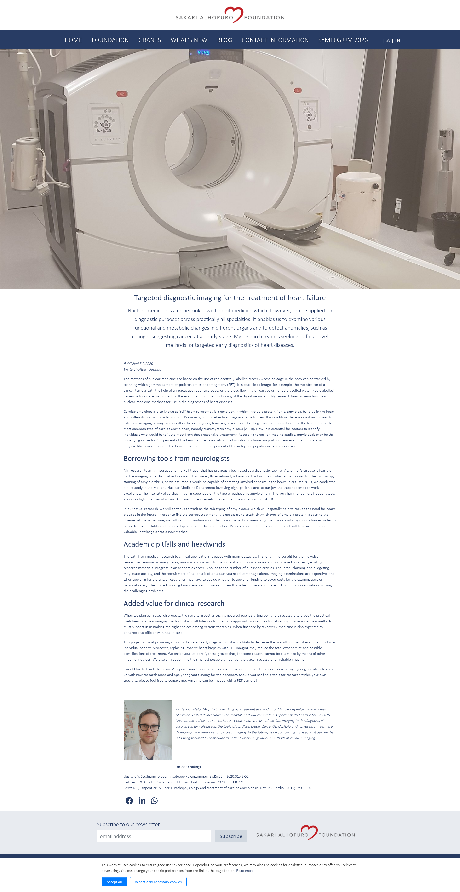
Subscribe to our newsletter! (129, 824)
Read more (244, 870)
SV (388, 40)
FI (380, 40)
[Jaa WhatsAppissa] (154, 801)
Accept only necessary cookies (158, 881)
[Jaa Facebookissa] (130, 801)
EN (397, 40)
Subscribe (231, 836)
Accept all (114, 881)
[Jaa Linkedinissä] (143, 801)
